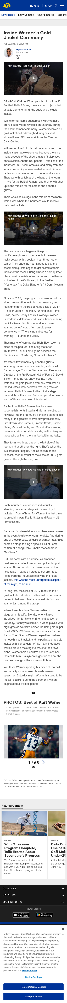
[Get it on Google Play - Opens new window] (44, 916)
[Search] (56, 5)
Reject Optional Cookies (33, 986)
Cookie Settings (33, 977)
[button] (33, 78)
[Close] (63, 929)
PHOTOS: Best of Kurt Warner (33, 702)
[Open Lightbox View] (33, 747)
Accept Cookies (33, 996)
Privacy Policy (29, 970)
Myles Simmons (23, 49)
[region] (33, 963)
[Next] (43, 762)
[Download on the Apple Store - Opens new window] (21, 915)
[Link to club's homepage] (7, 4)
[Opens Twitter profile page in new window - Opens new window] (18, 57)
